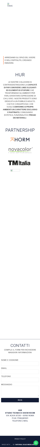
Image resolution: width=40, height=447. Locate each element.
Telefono (6, 376)
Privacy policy (20, 439)
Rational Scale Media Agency (26, 444)
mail (25, 421)
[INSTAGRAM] (20, 428)
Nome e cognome (9, 360)
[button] (30, 5)
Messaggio (6, 385)
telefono (17, 421)
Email (4, 368)
